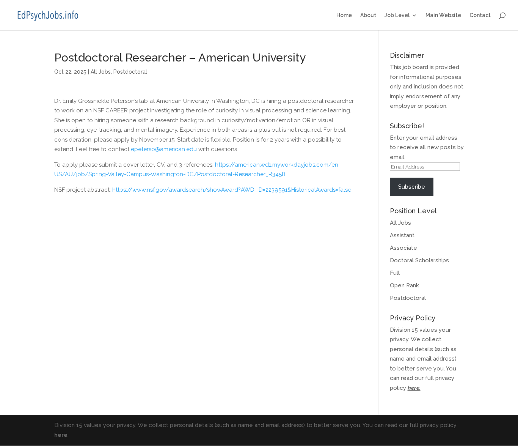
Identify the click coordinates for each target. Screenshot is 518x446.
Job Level (397, 15)
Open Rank (404, 285)
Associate (403, 247)
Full (395, 272)
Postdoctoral (130, 72)
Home (344, 15)
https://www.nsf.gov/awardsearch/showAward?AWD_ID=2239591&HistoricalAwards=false (231, 189)
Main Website (443, 15)
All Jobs (101, 72)
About (368, 15)
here (413, 388)
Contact (480, 15)
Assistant (402, 235)
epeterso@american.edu (164, 149)
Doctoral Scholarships (419, 260)
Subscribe (411, 186)
